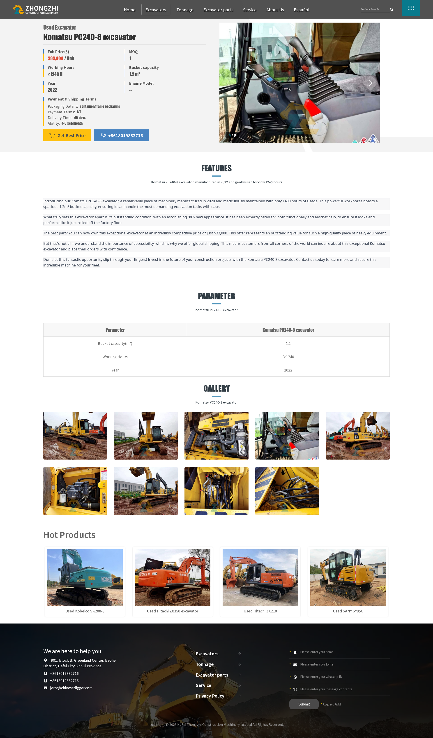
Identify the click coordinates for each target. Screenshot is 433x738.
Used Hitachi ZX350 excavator (172, 611)
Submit (304, 704)
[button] (229, 83)
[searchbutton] (391, 9)
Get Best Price (71, 135)
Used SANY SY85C (348, 611)
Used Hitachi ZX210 (260, 611)
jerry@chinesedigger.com (71, 687)
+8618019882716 (125, 135)
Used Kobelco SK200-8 (84, 611)
